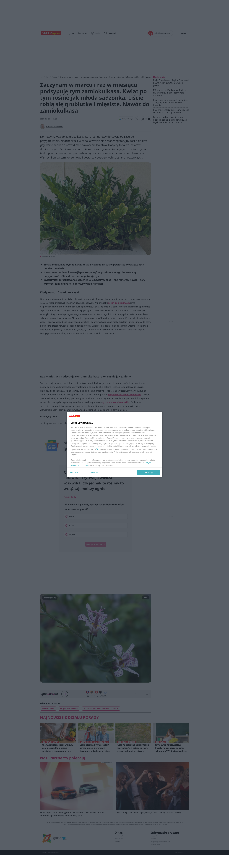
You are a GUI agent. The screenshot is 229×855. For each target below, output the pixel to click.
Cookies (85, 465)
